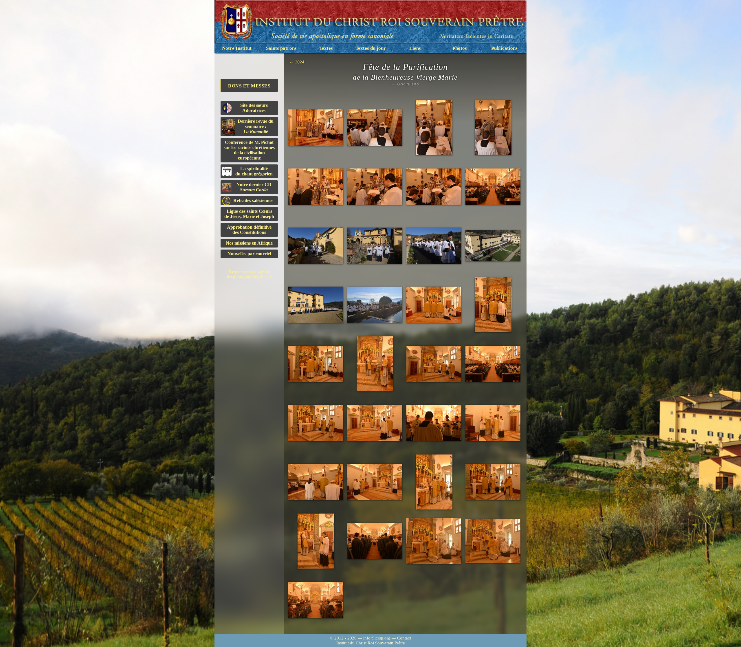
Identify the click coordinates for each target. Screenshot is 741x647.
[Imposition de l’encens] (493, 304)
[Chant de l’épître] (374, 423)
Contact (404, 638)
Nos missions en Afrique (249, 243)
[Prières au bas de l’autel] (433, 305)
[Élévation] (433, 541)
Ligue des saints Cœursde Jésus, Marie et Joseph (249, 214)
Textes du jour (370, 48)
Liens (415, 48)
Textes (326, 48)
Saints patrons (281, 48)
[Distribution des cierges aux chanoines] (315, 186)
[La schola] (433, 423)
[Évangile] (492, 423)
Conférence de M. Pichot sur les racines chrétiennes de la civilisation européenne (249, 150)
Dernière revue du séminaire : (256, 126)
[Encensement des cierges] (493, 127)
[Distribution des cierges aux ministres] (374, 186)
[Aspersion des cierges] (434, 127)
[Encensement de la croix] (315, 364)
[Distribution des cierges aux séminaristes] (433, 186)
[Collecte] (315, 423)
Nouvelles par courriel (249, 253)
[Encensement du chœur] (374, 541)
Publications (504, 48)
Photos (459, 48)
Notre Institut (237, 48)
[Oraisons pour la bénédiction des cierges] (315, 127)
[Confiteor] (315, 600)
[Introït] (433, 364)
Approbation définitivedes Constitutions (249, 230)
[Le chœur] (492, 186)
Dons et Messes (249, 85)
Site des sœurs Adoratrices (254, 108)
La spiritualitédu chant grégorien (254, 171)
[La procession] (315, 246)
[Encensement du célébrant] (375, 363)
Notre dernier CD (254, 187)
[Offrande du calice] (434, 481)
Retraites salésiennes (253, 200)
